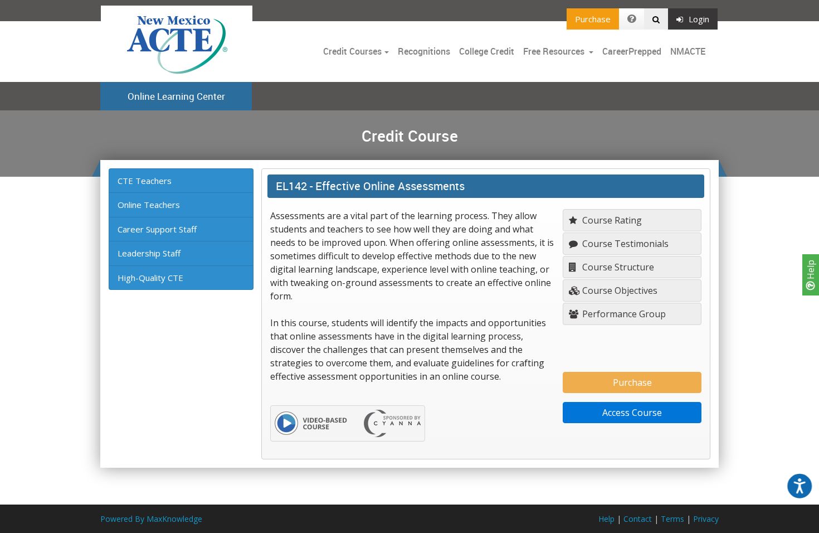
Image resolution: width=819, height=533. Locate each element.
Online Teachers (149, 204)
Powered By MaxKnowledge (151, 518)
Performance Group (623, 314)
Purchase (593, 19)
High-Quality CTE (150, 277)
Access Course (632, 412)
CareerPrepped (631, 51)
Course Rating (611, 220)
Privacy (706, 518)
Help (811, 271)
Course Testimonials (624, 244)
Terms (672, 518)
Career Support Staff (157, 229)
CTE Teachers (145, 180)
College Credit (486, 51)
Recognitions (424, 51)
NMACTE (687, 51)
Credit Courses (352, 51)
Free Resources (553, 51)
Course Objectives (618, 290)
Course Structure (617, 267)
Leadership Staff (149, 253)
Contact (637, 518)
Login (699, 19)
